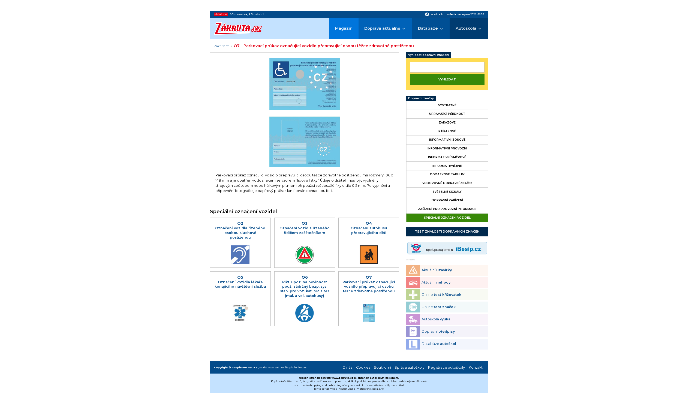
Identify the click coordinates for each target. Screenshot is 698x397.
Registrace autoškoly (446, 367)
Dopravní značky (421, 98)
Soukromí (382, 367)
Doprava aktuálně (382, 28)
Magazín (344, 28)
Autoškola (466, 28)
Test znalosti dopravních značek (447, 231)
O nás (347, 367)
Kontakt (476, 367)
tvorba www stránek (271, 367)
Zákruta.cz (221, 46)
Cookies (363, 367)
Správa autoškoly (410, 367)
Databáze (428, 28)
